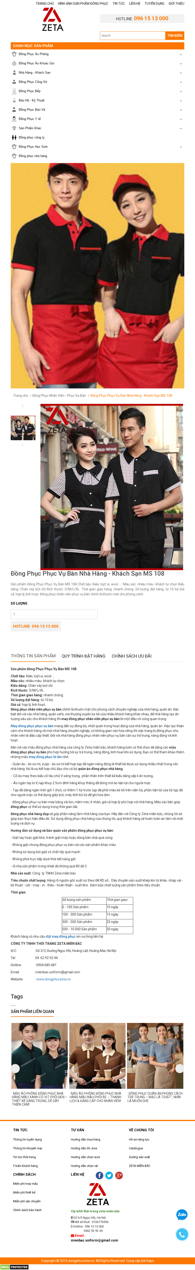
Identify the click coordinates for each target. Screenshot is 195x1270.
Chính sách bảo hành (27, 1210)
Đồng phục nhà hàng (33, 156)
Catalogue (136, 1148)
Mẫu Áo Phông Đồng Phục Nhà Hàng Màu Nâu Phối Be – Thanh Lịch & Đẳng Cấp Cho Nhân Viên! (72, 1097)
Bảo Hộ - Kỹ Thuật (31, 100)
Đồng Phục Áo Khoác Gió (36, 63)
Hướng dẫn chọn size (85, 1157)
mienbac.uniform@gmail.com (94, 1240)
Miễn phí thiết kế (24, 1192)
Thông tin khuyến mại (27, 1148)
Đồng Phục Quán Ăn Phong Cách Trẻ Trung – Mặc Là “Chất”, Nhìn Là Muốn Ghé (131, 1097)
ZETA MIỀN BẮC (139, 1166)
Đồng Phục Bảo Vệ (32, 109)
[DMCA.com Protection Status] (14, 1267)
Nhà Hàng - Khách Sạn (34, 72)
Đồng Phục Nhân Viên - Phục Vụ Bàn (59, 395)
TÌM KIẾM (174, 36)
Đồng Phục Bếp (29, 91)
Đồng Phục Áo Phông (34, 54)
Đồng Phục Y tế (30, 119)
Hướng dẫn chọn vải (84, 1166)
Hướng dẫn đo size (84, 1148)
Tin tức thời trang (24, 1157)
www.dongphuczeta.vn (53, 979)
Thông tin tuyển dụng (27, 1139)
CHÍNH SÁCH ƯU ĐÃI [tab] (131, 656)
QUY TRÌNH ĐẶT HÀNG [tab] (83, 656)
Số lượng (19, 603)
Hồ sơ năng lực (139, 1139)
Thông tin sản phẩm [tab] (33, 655)
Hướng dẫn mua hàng (85, 1139)
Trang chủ (20, 395)
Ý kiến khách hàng (25, 1166)
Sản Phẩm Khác (30, 128)
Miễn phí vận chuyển (27, 1201)
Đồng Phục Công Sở (33, 82)
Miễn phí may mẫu (25, 1183)
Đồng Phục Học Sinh (33, 146)
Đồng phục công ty (32, 137)
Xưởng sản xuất (139, 1157)
